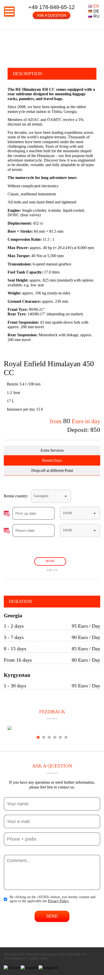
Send (52, 916)
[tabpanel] (52, 728)
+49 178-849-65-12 (51, 7)
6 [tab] (65, 737)
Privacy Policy (58, 901)
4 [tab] (54, 737)
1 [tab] (38, 737)
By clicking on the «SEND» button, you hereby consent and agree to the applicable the (52, 899)
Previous (3, 46)
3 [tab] (49, 737)
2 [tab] (43, 737)
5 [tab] (60, 737)
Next (100, 46)
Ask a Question (51, 15)
